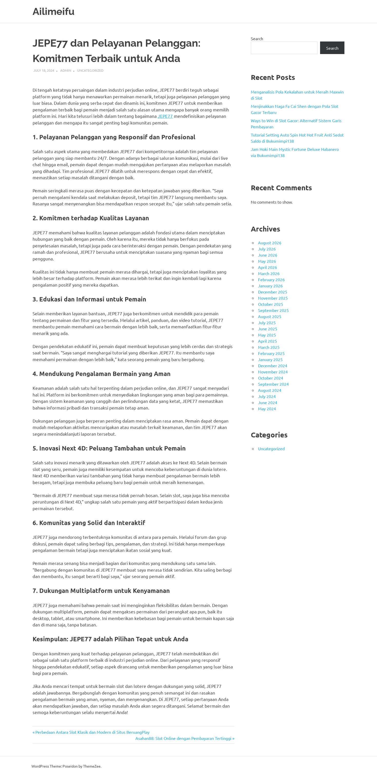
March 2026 (269, 273)
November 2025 (273, 297)
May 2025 (267, 334)
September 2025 (273, 310)
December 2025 (272, 291)
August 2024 (269, 390)
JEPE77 (165, 116)
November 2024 (273, 371)
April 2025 (267, 340)
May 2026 (267, 261)
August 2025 (269, 316)
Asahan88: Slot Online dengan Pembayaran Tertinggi (183, 738)
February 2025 (271, 353)
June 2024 (267, 402)
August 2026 (269, 242)
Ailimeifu (53, 11)
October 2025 (270, 304)
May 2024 (267, 408)
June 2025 (267, 328)
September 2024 (273, 383)
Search (257, 38)
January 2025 (270, 359)
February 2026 (271, 279)
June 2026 (267, 254)
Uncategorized (90, 70)
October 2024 (270, 377)
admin (65, 70)
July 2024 (267, 396)
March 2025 (269, 347)
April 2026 (267, 267)
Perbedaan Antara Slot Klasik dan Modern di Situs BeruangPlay (92, 732)
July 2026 (267, 248)
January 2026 (270, 285)
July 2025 (267, 322)
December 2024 (272, 365)
